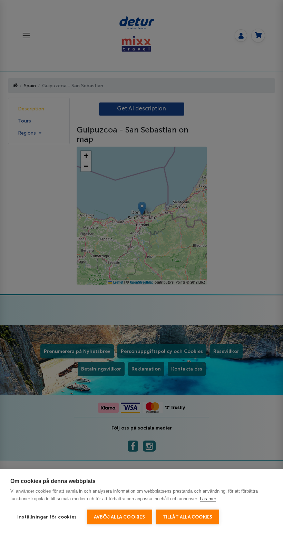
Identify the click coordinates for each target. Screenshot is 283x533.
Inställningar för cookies (47, 517)
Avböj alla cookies (119, 517)
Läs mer (208, 498)
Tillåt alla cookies (188, 517)
